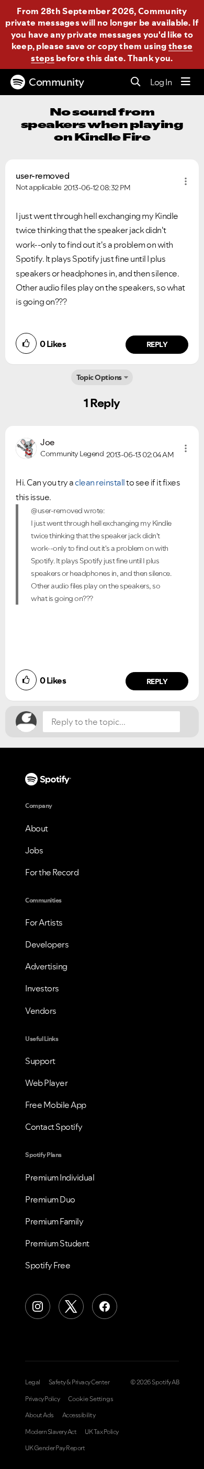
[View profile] (26, 447)
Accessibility (79, 1415)
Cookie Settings (91, 1399)
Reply (157, 344)
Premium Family (54, 1221)
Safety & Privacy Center (79, 1382)
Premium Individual (59, 1177)
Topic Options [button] (99, 377)
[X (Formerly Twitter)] (71, 1306)
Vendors (40, 1010)
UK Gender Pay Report (55, 1448)
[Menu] (186, 82)
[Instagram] (37, 1306)
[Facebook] (104, 1306)
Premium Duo (50, 1199)
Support (40, 1061)
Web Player (46, 1083)
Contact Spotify (54, 1126)
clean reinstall (100, 482)
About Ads (39, 1415)
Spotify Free (47, 1265)
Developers (47, 944)
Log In (161, 82)
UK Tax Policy (102, 1432)
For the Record (51, 872)
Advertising (46, 966)
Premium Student (57, 1243)
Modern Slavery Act (50, 1432)
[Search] (136, 82)
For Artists (44, 922)
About (36, 828)
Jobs (34, 850)
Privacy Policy (42, 1399)
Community (56, 82)
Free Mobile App (55, 1105)
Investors (42, 988)
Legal (32, 1382)
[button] (186, 181)
